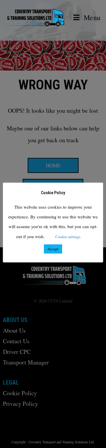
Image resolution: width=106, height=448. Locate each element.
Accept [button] (53, 248)
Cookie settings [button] (67, 236)
